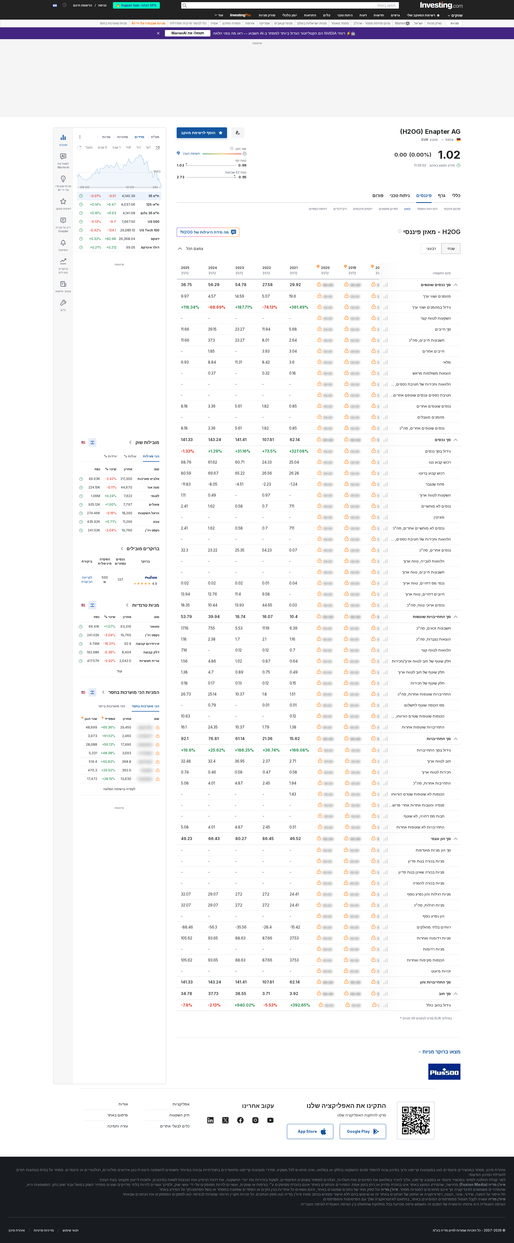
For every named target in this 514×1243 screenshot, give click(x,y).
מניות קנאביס (283, 23)
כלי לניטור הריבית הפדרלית (188, 23)
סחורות (122, 137)
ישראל (418, 23)
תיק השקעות (179, 1115)
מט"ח (155, 137)
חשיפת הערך (191, 153)
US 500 (153, 222)
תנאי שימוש (70, 1230)
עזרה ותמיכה (117, 1126)
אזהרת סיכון (17, 1230)
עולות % (130, 456)
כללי (456, 195)
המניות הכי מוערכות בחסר (133, 692)
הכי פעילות (151, 456)
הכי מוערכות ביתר (111, 706)
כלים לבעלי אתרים (175, 1126)
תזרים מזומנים (388, 209)
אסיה (214, 23)
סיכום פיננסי (452, 209)
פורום (377, 195)
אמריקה (264, 23)
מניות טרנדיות (145, 605)
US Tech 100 (149, 230)
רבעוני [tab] (431, 248)
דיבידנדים (340, 209)
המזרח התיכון (231, 23)
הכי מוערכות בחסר (145, 706)
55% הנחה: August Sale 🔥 (136, 5)
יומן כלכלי (289, 15)
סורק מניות (267, 15)
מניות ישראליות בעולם (312, 23)
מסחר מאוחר (340, 23)
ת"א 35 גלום (150, 213)
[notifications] (65, 5)
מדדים (139, 137)
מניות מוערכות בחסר (113, 23)
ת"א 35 (153, 196)
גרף (441, 195)
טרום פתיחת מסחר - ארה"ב (371, 23)
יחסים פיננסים (362, 209)
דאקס (155, 239)
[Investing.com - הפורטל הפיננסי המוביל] (441, 5)
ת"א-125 (152, 204)
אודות (123, 1104)
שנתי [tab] (451, 248)
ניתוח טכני (400, 195)
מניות (455, 23)
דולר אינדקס (150, 247)
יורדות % (110, 456)
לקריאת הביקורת (87, 579)
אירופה (250, 23)
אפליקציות (181, 1104)
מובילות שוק (147, 442)
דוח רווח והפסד (427, 209)
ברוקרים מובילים (143, 548)
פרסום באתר (117, 1115)
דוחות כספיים (318, 209)
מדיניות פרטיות (44, 1230)
